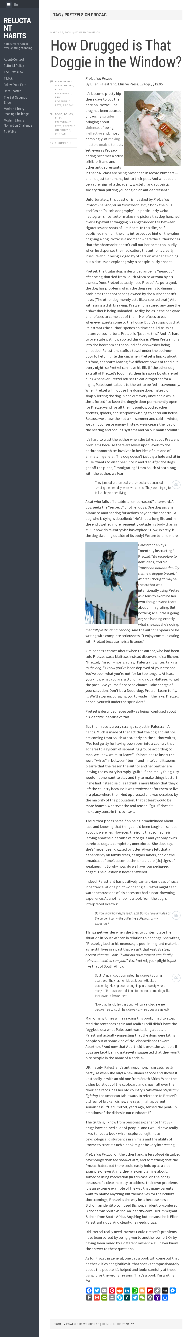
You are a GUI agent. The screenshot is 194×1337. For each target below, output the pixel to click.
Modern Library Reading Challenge (16, 111)
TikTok (8, 78)
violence (92, 127)
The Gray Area (13, 72)
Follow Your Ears (15, 85)
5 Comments (63, 143)
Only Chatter (12, 91)
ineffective (93, 133)
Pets (58, 105)
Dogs (59, 85)
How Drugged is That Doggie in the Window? (116, 53)
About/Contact (14, 59)
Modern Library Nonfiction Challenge (18, 122)
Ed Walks (10, 132)
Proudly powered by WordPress (76, 1324)
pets (146, 178)
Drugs (68, 85)
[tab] (9, 5)
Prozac (68, 105)
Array (130, 1324)
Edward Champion (87, 32)
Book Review (64, 81)
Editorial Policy (14, 66)
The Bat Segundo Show (15, 100)
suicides (108, 116)
